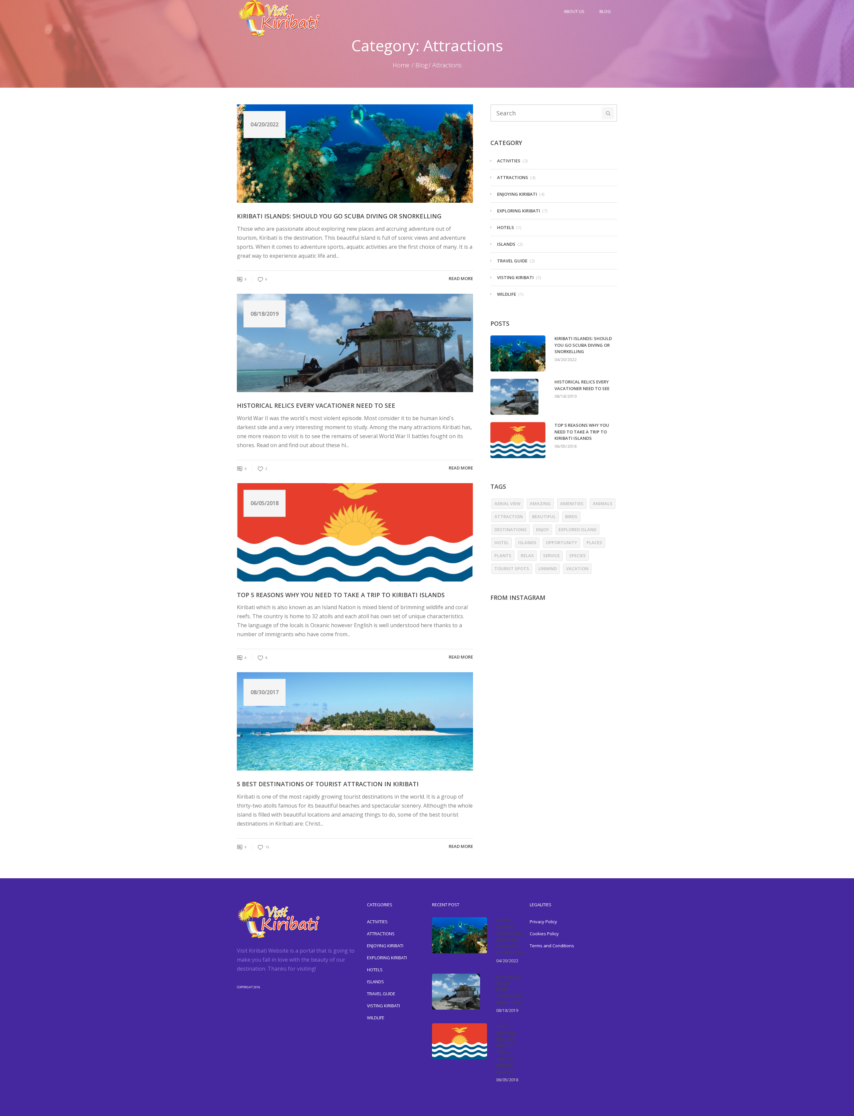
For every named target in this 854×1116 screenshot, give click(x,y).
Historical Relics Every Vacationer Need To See (316, 405)
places (594, 542)
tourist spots (511, 569)
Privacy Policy (543, 922)
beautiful (544, 516)
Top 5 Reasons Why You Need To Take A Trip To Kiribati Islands (341, 595)
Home (401, 65)
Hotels (505, 227)
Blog (605, 11)
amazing (540, 503)
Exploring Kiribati (518, 211)
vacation (577, 569)
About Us (574, 11)
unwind (547, 569)
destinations (510, 529)
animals (602, 503)
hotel (501, 542)
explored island (577, 529)
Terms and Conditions (552, 946)
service (551, 555)
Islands (506, 244)
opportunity (561, 542)
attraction (508, 516)
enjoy (542, 529)
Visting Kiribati (515, 277)
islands (527, 542)
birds (571, 516)
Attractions (512, 177)
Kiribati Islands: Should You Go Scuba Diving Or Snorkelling (339, 216)
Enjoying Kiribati (517, 194)
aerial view (507, 503)
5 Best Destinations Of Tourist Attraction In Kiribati (328, 784)
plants (502, 555)
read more (461, 278)
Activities (508, 161)
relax (527, 555)
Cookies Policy (544, 934)
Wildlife (506, 294)
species (577, 555)
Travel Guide (512, 261)
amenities (571, 503)
